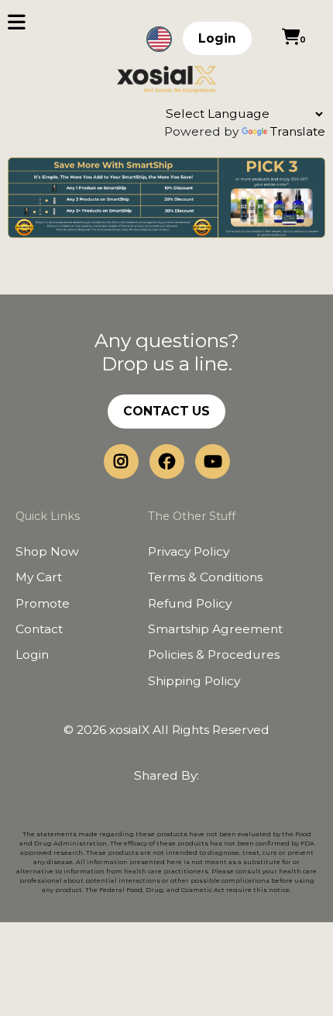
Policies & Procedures (214, 654)
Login (217, 38)
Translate (297, 131)
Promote (42, 603)
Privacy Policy (188, 551)
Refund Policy (190, 603)
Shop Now (47, 551)
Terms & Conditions (205, 577)
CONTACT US (166, 411)
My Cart (38, 577)
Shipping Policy (194, 680)
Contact (39, 629)
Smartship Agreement (215, 629)
